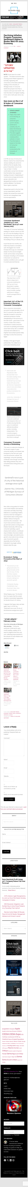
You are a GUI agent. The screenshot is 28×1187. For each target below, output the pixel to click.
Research (18, 713)
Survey (11, 714)
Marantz (6, 1048)
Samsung (10, 1054)
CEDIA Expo (15, 1034)
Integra (17, 1045)
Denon (10, 1039)
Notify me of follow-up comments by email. (10, 787)
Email (6, 768)
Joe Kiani (22, 1045)
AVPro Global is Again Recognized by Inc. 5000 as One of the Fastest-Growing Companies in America (14, 898)
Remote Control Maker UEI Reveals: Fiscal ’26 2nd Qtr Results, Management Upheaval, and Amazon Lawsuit (13, 914)
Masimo (11, 1048)
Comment (7, 738)
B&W (11, 1031)
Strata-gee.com (14, 10)
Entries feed (7, 1088)
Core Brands (11, 1037)
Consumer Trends (14, 711)
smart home (4, 1056)
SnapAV (9, 1056)
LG (3, 1048)
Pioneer (4, 1054)
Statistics (6, 714)
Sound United (12, 1060)
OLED (20, 1048)
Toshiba (3, 1062)
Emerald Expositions (18, 1039)
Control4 (4, 1037)
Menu (15, 3)
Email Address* (6, 842)
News (14, 713)
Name (6, 759)
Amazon (12, 1029)
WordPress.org (8, 1093)
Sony (4, 1060)
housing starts (11, 1045)
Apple (17, 1029)
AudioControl (6, 1031)
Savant (17, 1054)
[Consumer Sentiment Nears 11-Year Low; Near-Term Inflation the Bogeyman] (8, 690)
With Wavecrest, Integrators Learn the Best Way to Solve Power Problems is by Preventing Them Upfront (13, 906)
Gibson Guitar (17, 1041)
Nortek (16, 1048)
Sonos (19, 1056)
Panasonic (10, 1051)
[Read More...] (12, 890)
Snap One (14, 1056)
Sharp (21, 1054)
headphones (4, 1043)
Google (23, 1041)
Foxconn (4, 1041)
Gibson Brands (9, 1041)
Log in (5, 1086)
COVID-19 (17, 1037)
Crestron (5, 1039)
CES (22, 1034)
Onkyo (5, 1051)
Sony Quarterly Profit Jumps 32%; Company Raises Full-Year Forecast (13, 881)
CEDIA (5, 1034)
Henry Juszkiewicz (11, 1043)
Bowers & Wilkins (17, 1031)
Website (6, 776)
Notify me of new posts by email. (13, 794)
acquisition (5, 1029)
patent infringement (17, 1051)
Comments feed (8, 1091)
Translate (16, 1135)
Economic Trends (8, 713)
